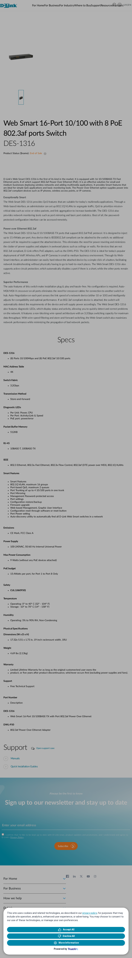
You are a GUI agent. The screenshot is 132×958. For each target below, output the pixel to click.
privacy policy (89, 913)
